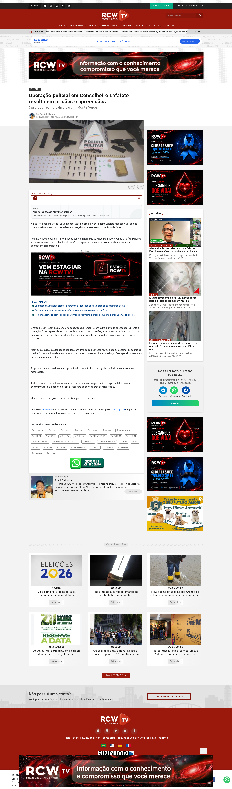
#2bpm (51, 436)
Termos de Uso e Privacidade (134, 738)
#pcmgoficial (41, 442)
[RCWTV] (116, 15)
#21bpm (132, 436)
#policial (39, 430)
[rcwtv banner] (116, 771)
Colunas (94, 25)
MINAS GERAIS (111, 25)
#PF (136, 442)
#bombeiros (125, 430)
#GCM (49, 447)
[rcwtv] (116, 65)
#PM (124, 442)
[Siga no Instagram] (51, 6)
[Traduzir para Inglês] (112, 746)
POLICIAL (128, 25)
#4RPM (96, 447)
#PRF (36, 447)
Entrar (36, 5)
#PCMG (62, 447)
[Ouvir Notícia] (35, 198)
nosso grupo (118, 409)
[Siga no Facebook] (45, 6)
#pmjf (66, 430)
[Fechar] (203, 751)
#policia (89, 442)
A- (132, 186)
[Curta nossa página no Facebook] (98, 731)
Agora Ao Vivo (162, 6)
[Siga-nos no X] (116, 731)
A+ (140, 186)
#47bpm (65, 436)
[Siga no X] (57, 6)
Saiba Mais (133, 491)
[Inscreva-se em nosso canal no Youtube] (125, 731)
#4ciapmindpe (99, 436)
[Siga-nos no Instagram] (107, 731)
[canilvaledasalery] (175, 513)
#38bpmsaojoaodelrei (66, 442)
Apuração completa (188, 41)
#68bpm (117, 436)
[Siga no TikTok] (69, 6)
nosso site (46, 409)
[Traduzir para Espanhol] (120, 746)
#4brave (81, 436)
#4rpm (37, 436)
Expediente (109, 738)
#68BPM (38, 453)
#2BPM (109, 447)
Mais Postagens (116, 675)
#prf (53, 430)
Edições (141, 25)
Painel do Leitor (91, 738)
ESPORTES (168, 26)
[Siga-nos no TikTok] (134, 731)
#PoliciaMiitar (108, 442)
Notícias (155, 25)
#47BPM (124, 447)
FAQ (154, 738)
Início (62, 25)
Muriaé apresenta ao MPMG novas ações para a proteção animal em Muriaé (145, 32)
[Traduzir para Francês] (128, 746)
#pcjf (80, 430)
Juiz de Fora (77, 25)
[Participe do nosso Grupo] (86, 464)
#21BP (52, 453)
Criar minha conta (168, 696)
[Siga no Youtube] (63, 6)
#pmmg (93, 430)
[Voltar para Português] (103, 746)
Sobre (76, 738)
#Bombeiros (79, 447)
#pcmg (108, 430)
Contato (163, 738)
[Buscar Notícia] (200, 15)
